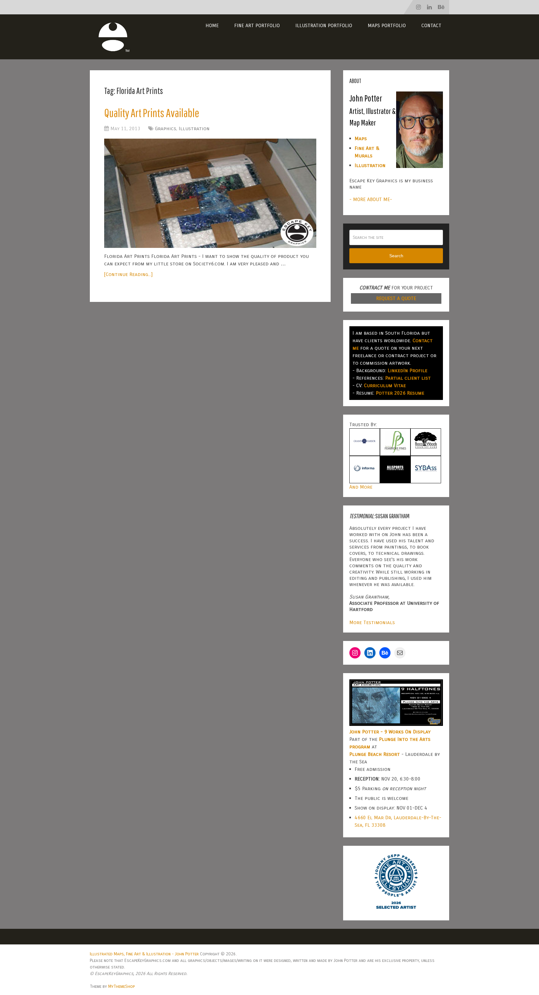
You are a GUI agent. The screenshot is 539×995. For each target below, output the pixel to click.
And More (360, 487)
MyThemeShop (121, 986)
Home (212, 25)
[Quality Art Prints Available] (210, 193)
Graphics (165, 128)
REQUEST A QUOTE (396, 298)
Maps (361, 138)
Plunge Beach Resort (374, 754)
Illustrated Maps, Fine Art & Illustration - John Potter (144, 954)
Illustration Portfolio (323, 25)
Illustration (194, 128)
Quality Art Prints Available (151, 113)
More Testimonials (372, 622)
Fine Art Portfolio (257, 25)
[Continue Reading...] (128, 274)
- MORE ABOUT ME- (370, 199)
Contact (431, 25)
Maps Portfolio (387, 25)
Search (396, 255)
